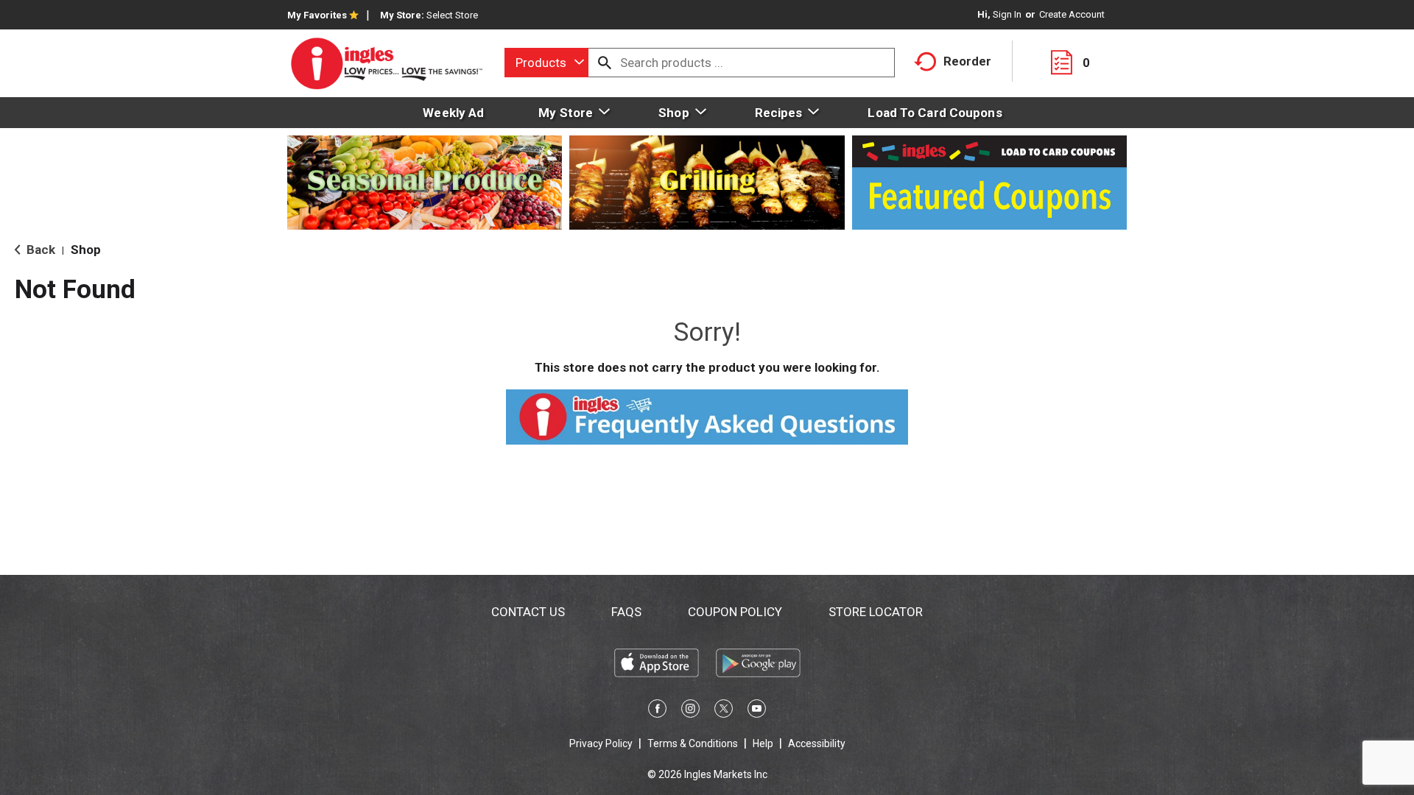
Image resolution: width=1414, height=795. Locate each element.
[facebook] (657, 711)
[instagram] (690, 711)
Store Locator (876, 611)
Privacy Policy (601, 743)
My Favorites (317, 15)
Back (39, 249)
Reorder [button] (967, 61)
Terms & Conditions (692, 743)
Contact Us (528, 611)
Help (763, 743)
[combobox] (546, 62)
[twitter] (723, 711)
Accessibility (816, 743)
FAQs (626, 611)
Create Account (1072, 14)
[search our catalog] (604, 62)
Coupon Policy (735, 611)
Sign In (1007, 14)
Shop (86, 249)
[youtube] (757, 711)
